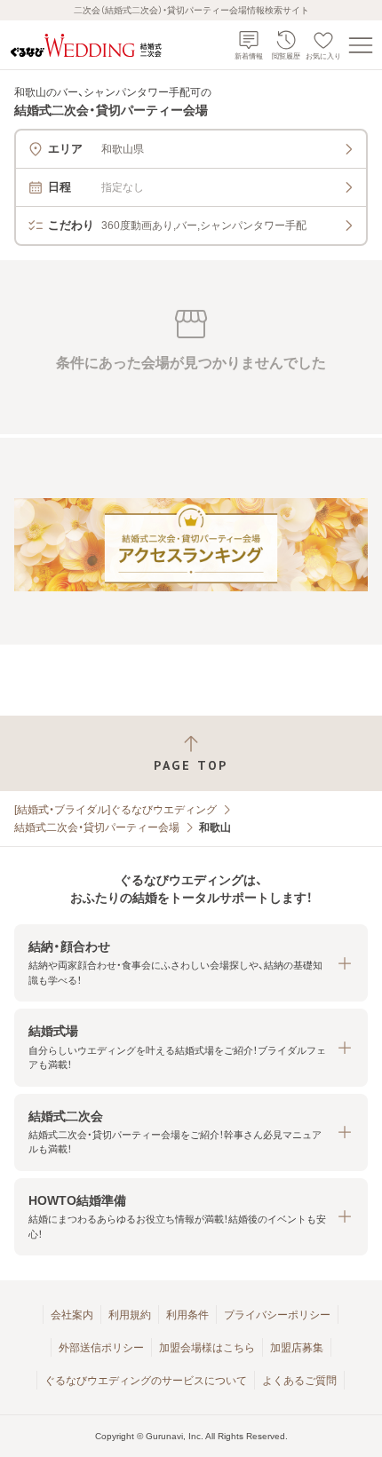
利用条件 (187, 1315)
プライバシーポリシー (277, 1315)
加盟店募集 (296, 1348)
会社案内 (72, 1315)
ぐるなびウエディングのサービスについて (145, 1380)
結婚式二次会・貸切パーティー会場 (96, 827)
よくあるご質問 (299, 1380)
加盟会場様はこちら (207, 1348)
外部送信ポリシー (101, 1348)
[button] (191, 963)
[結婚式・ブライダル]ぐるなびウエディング (115, 810)
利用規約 (129, 1315)
